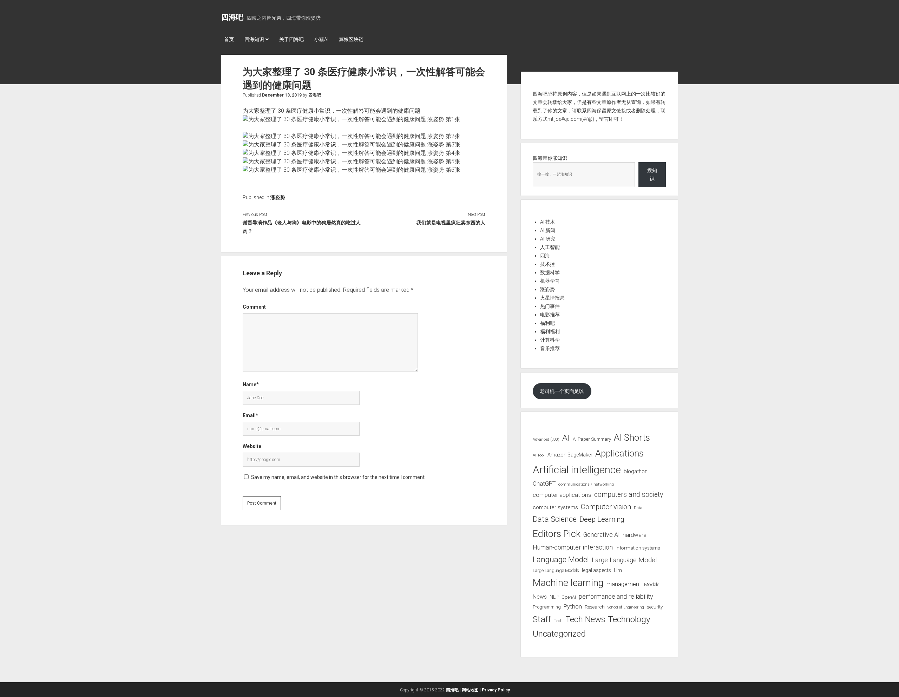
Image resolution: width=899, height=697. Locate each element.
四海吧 (232, 17)
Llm (618, 570)
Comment (254, 307)
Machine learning (568, 582)
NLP (554, 597)
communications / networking (586, 484)
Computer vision (606, 506)
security (655, 607)
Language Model (561, 559)
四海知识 (254, 39)
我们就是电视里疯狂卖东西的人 (450, 222)
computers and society (628, 495)
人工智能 (550, 247)
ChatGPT (544, 483)
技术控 (547, 264)
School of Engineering (626, 607)
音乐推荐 (550, 348)
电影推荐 (550, 314)
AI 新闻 (547, 230)
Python (573, 606)
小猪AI (321, 39)
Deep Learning (601, 519)
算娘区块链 (351, 39)
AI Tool (539, 455)
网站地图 (470, 690)
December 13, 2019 (282, 95)
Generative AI (601, 534)
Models (652, 584)
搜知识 (652, 174)
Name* (251, 384)
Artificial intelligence (577, 470)
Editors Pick (556, 533)
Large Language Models (556, 570)
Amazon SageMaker (569, 455)
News (540, 596)
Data (638, 508)
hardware (635, 534)
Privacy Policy (496, 690)
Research (595, 607)
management (623, 583)
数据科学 (550, 272)
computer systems (555, 507)
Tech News (585, 619)
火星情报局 (552, 298)
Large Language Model (624, 560)
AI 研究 (547, 239)
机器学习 (550, 281)
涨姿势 (277, 197)
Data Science (555, 519)
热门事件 (550, 306)
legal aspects (596, 570)
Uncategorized (559, 634)
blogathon (636, 471)
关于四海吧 (291, 39)
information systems (638, 548)
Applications (619, 453)
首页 (229, 39)
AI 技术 (547, 222)
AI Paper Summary (592, 439)
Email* (250, 415)
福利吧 (547, 323)
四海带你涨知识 (550, 158)
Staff (542, 619)
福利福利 (550, 331)
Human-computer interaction (573, 547)
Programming (547, 607)
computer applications (562, 494)
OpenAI (569, 597)
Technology (629, 619)
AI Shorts (632, 437)
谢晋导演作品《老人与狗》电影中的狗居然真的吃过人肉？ (302, 227)
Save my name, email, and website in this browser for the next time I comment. (338, 477)
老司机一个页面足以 (562, 391)
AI (566, 438)
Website (252, 446)
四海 (545, 255)
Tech (558, 620)
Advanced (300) (546, 439)
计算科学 (550, 340)
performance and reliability (616, 596)
